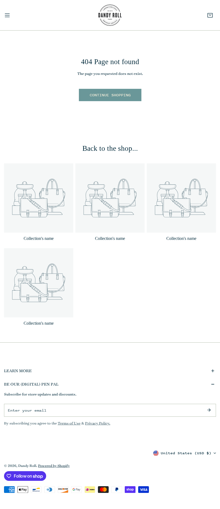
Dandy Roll (27, 465)
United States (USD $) (186, 453)
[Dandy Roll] (110, 15)
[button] (210, 15)
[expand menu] (7, 15)
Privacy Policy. (97, 423)
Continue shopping (110, 95)
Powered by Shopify (54, 465)
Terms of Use (69, 423)
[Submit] (209, 410)
